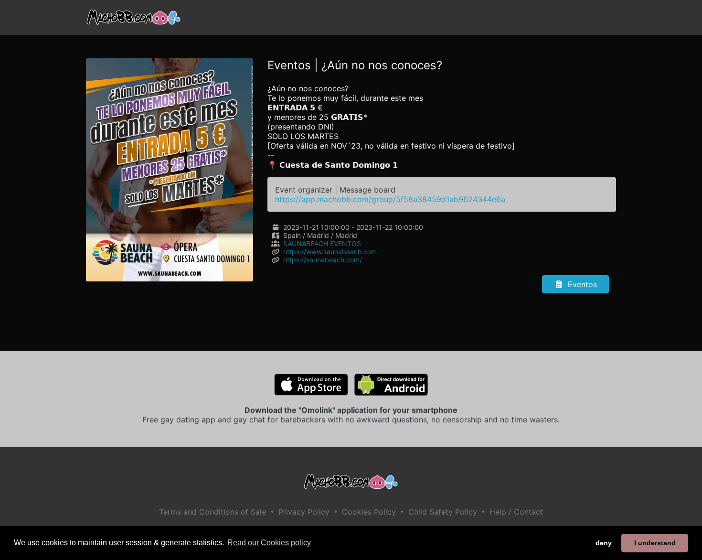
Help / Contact (516, 512)
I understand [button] (655, 543)
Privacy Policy (304, 512)
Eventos (581, 284)
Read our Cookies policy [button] (269, 542)
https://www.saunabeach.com (330, 252)
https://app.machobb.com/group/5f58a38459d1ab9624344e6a (390, 199)
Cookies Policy (369, 512)
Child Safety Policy (442, 512)
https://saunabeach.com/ (322, 260)
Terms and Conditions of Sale (212, 512)
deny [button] (604, 543)
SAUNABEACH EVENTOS (322, 243)
